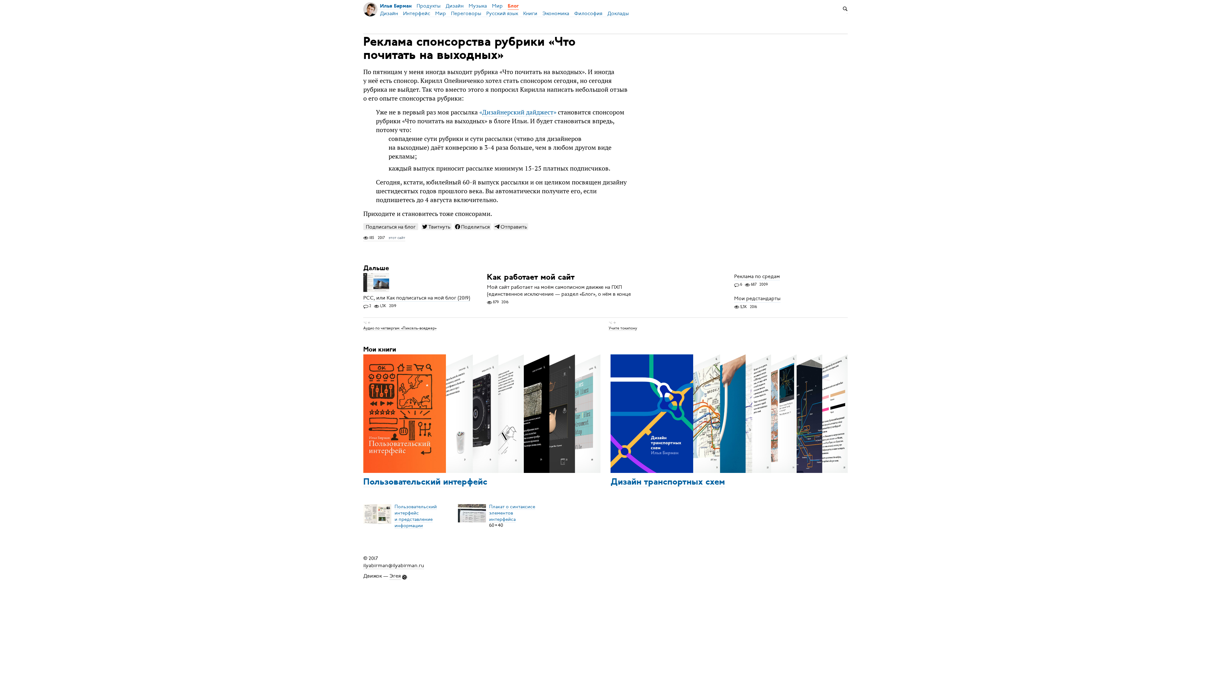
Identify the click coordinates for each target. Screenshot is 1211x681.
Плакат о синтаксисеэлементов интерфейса (512, 512)
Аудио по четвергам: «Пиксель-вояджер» (399, 327)
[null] (436, 226)
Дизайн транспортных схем (668, 482)
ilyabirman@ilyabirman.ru (393, 565)
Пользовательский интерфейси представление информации (416, 515)
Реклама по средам (757, 276)
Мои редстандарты (757, 298)
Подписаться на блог (391, 227)
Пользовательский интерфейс (425, 482)
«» (517, 112)
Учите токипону (623, 327)
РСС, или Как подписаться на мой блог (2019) (416, 297)
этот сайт (397, 237)
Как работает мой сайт (531, 277)
